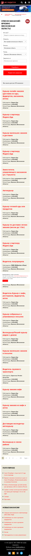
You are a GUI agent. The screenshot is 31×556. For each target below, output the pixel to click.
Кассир (6, 532)
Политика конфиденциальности (15, 549)
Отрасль (6, 39)
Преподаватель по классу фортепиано (15, 535)
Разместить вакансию (15, 73)
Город (5, 52)
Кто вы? (5, 32)
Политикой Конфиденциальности (21, 275)
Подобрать (15, 67)
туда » (26, 458)
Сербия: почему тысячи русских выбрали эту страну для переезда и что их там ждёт (16, 491)
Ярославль (7, 499)
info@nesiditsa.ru (20, 547)
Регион (5, 45)
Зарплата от (7, 58)
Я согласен (5, 280)
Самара (6, 496)
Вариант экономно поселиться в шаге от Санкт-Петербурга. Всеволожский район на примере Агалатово (15, 480)
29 (21, 458)
